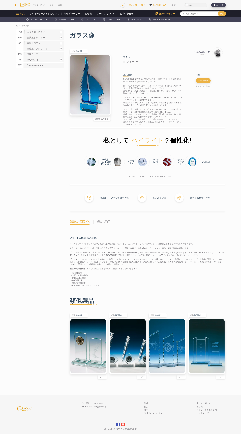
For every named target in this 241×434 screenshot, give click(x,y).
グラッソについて (106, 14)
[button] (61, 32)
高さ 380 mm (133, 62)
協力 (146, 407)
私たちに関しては (205, 403)
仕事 (146, 410)
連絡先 (200, 407)
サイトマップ (203, 413)
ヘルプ (172, 5)
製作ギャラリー (72, 14)
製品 (22, 14)
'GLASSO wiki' (159, 5)
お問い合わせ (126, 14)
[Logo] (22, 5)
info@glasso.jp (100, 407)
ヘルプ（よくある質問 (207, 410)
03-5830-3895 (99, 403)
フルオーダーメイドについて (44, 14)
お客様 (88, 14)
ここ (137, 177)
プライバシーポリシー (154, 413)
